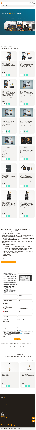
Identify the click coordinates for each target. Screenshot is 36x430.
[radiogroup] (10, 283)
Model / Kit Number (21, 314)
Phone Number (5, 303)
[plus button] (6, 75)
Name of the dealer (6, 321)
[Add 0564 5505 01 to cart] (9, 159)
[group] (18, 334)
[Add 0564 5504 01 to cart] (27, 131)
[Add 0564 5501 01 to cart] (27, 104)
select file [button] (12, 326)
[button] (23, 319)
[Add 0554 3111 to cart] (9, 386)
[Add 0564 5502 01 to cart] (9, 131)
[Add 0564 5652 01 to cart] (9, 216)
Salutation (20, 293)
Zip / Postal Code (6, 311)
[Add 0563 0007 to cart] (27, 159)
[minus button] (2, 75)
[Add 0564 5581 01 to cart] (9, 75)
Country (20, 300)
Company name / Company (8, 300)
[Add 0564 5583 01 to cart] (9, 104)
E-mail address (6, 293)
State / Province (6, 314)
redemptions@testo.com (22, 249)
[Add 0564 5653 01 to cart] (27, 216)
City (19, 311)
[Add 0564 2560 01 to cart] (27, 186)
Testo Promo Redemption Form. (13, 239)
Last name (20, 297)
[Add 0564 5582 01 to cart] (27, 75)
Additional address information (23, 308)
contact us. (26, 346)
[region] (17, 22)
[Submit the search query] (1, 5)
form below (32, 238)
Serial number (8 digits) (22, 271)
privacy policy (22, 333)
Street (5, 308)
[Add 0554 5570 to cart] (29, 386)
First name (5, 297)
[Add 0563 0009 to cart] (9, 186)
